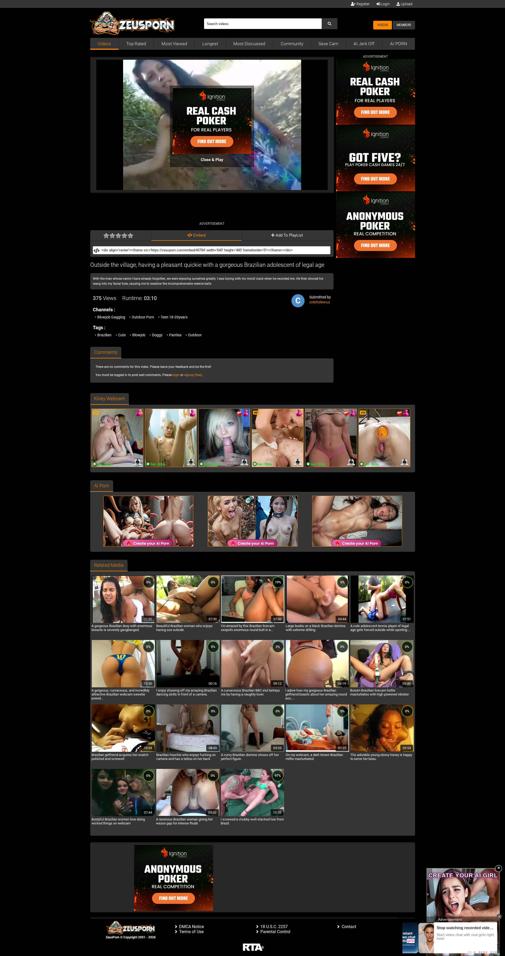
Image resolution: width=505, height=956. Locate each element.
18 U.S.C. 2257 (274, 926)
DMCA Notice (191, 926)
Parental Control (275, 931)
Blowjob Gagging (111, 317)
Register (363, 4)
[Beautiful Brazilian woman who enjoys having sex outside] (188, 622)
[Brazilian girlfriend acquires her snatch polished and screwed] (123, 751)
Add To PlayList (289, 235)
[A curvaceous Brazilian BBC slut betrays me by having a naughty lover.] (253, 686)
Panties (175, 335)
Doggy (157, 335)
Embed (198, 235)
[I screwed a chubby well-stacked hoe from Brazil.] (252, 815)
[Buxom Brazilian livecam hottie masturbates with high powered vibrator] (382, 686)
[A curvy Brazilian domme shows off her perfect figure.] (253, 751)
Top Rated (136, 43)
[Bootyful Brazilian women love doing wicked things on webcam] (123, 815)
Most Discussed (249, 43)
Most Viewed (174, 43)
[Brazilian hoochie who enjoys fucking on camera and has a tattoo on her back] (188, 751)
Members (404, 25)
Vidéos (104, 43)
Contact (349, 926)
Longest (210, 43)
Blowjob (138, 335)
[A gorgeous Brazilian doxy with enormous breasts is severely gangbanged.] (123, 622)
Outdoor (195, 335)
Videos (382, 25)
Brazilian (104, 335)
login (176, 375)
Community (292, 43)
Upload (406, 4)
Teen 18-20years (174, 317)
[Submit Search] (329, 23)
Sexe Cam (328, 43)
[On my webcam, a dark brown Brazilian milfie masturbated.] (317, 751)
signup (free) (193, 375)
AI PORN (398, 43)
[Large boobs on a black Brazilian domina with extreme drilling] (317, 622)
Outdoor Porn (143, 317)
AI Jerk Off (364, 43)
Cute (122, 335)
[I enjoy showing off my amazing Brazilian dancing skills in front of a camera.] (188, 686)
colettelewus (319, 302)
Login (385, 4)
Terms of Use (191, 931)
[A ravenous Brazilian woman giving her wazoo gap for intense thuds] (188, 815)
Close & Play (212, 159)
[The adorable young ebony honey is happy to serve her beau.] (382, 751)
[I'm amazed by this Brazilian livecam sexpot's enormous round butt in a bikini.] (253, 622)
